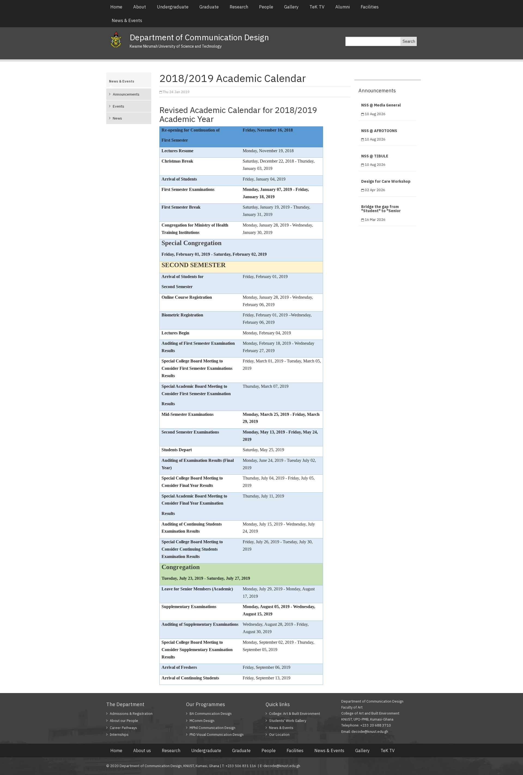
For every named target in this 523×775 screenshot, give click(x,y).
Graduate (209, 7)
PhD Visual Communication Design (217, 734)
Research (239, 7)
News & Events (127, 20)
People (266, 7)
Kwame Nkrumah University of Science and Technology (176, 46)
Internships (119, 734)
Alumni (342, 7)
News (117, 118)
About (139, 7)
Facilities (370, 7)
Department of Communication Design (199, 37)
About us (142, 750)
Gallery (291, 7)
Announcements (126, 94)
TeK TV (316, 7)
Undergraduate (172, 7)
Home (116, 7)
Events (118, 106)
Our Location (279, 734)
